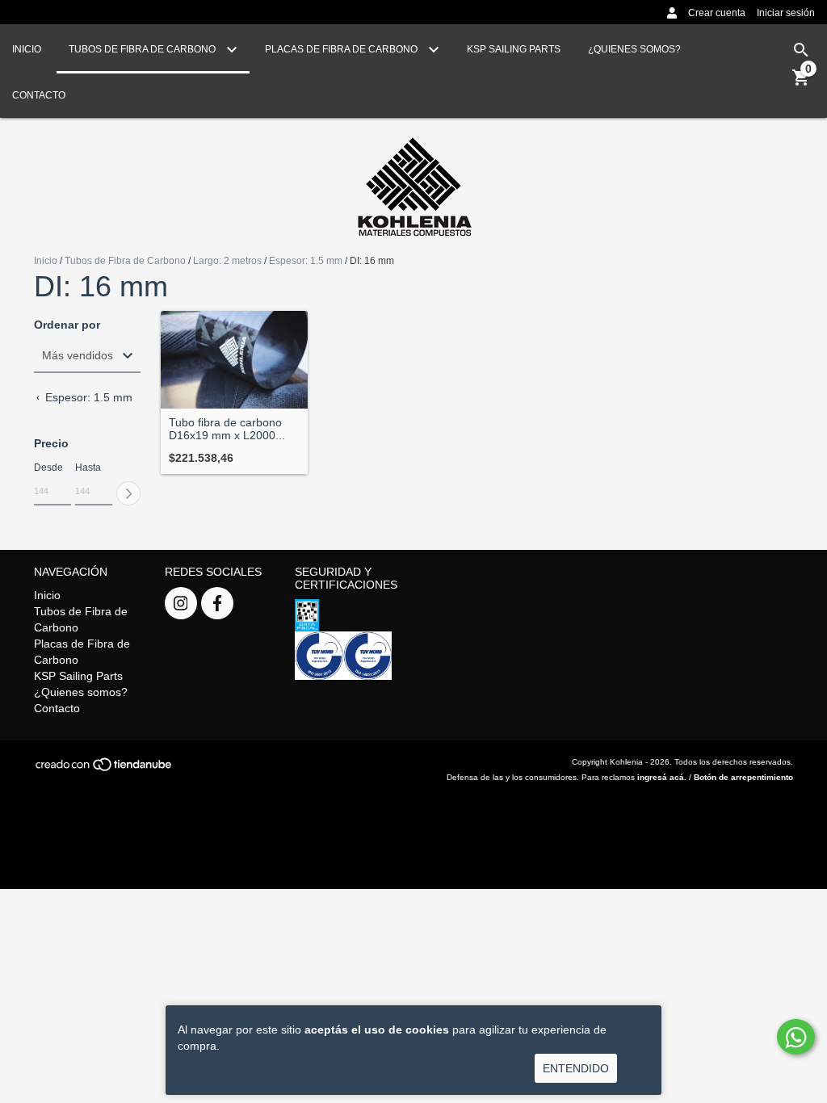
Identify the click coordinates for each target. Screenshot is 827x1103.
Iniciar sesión (786, 13)
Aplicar (128, 493)
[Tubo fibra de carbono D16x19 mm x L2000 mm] (234, 360)
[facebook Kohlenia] (217, 603)
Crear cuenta (716, 13)
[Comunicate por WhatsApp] (796, 1037)
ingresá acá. (661, 777)
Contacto (38, 95)
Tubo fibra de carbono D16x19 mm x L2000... (227, 429)
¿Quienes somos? (634, 49)
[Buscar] (801, 50)
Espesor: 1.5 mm (305, 260)
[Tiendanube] (104, 769)
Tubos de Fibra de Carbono (143, 49)
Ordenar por (67, 325)
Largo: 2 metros (227, 260)
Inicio (26, 49)
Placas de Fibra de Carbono (342, 49)
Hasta (88, 467)
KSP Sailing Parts (513, 49)
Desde (48, 467)
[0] (801, 83)
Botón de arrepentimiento (743, 777)
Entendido (576, 1068)
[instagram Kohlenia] (181, 603)
